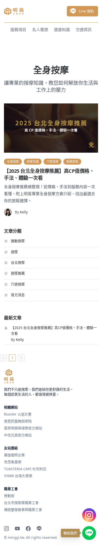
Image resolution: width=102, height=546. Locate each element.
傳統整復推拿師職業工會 (23, 509)
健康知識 (62, 29)
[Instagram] (6, 528)
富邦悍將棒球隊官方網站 (23, 428)
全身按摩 (13, 161)
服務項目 (18, 29)
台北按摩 (18, 262)
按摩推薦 (18, 273)
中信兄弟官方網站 (18, 435)
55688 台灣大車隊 (18, 475)
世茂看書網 (12, 461)
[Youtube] (17, 528)
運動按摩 (18, 240)
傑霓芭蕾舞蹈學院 (18, 421)
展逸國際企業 (14, 455)
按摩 (14, 251)
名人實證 (40, 29)
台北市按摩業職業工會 (21, 502)
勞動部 (9, 495)
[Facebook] (28, 528)
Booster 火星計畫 (17, 414)
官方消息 (18, 294)
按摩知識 (33, 161)
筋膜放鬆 (72, 161)
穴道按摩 (52, 161)
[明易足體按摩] (9, 376)
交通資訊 (84, 29)
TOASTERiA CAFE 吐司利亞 (25, 468)
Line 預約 (86, 11)
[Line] (39, 528)
